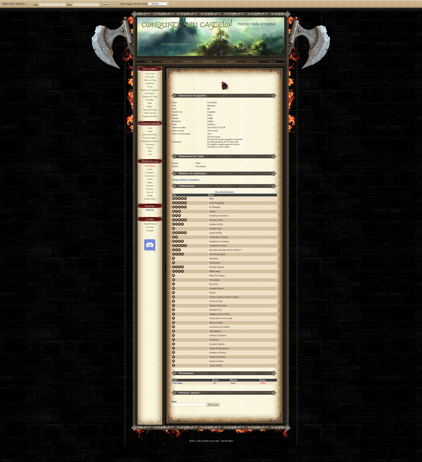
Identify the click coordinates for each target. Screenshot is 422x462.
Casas (150, 128)
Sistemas (149, 189)
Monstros (150, 186)
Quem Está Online (150, 134)
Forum (149, 87)
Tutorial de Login (150, 110)
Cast (149, 154)
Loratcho (211, 112)
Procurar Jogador (150, 138)
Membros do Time (150, 96)
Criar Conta (149, 73)
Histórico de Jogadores (150, 90)
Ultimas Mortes (150, 113)
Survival (150, 192)
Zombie (150, 195)
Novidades (150, 100)
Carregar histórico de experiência (185, 180)
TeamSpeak (149, 144)
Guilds (149, 131)
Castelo (150, 169)
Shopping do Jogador (149, 141)
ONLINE (150, 210)
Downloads (149, 77)
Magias (150, 182)
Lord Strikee (177, 383)
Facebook (150, 227)
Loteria (149, 179)
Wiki (150, 166)
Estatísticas (150, 83)
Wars (150, 151)
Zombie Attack (149, 199)
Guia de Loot (150, 176)
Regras (149, 106)
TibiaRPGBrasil (150, 224)
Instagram (150, 230)
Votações (149, 148)
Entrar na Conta (150, 80)
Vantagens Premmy (149, 116)
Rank (150, 103)
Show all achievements (224, 192)
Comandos (150, 172)
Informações (150, 93)
